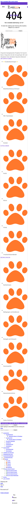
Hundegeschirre (9, 438)
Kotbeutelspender (9, 444)
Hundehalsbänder (9, 434)
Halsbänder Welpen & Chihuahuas (15, 436)
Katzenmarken (9, 451)
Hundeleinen (8, 443)
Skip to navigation (5, 1)
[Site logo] (14, 9)
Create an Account (5, 493)
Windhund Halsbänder (10, 441)
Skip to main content (13, 1)
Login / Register (6, 479)
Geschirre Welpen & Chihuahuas (15, 439)
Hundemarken (8, 446)
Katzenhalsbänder (9, 449)
